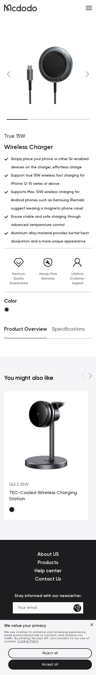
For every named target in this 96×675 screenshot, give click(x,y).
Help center (48, 571)
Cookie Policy (28, 641)
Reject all (50, 653)
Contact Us (48, 579)
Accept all (50, 664)
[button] (8, 73)
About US (48, 554)
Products (48, 562)
